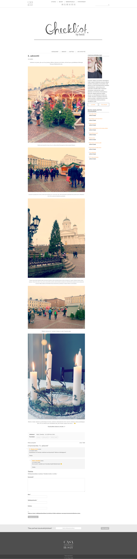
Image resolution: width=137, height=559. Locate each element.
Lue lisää (93, 104)
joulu (38, 437)
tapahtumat (54, 437)
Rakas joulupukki (32, 442)
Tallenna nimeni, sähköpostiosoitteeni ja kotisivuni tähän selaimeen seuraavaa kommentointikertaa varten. (54, 513)
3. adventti (33, 55)
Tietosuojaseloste (68, 555)
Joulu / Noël (82, 442)
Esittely (71, 51)
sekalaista (45, 437)
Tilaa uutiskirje (105, 528)
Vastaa (30, 455)
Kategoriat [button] (55, 51)
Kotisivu (30, 506)
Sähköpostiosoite (32, 500)
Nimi (29, 494)
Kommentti (31, 477)
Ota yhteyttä (81, 51)
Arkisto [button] (64, 51)
